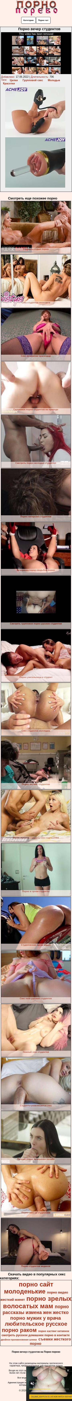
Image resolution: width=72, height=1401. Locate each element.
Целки (14, 80)
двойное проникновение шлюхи (19, 1339)
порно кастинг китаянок (53, 1331)
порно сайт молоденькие (28, 1288)
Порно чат (43, 20)
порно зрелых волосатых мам (37, 1302)
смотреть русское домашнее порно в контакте (36, 1335)
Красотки (9, 83)
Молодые (54, 80)
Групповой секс (33, 80)
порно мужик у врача (35, 1318)
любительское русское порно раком (34, 1327)
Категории (28, 20)
